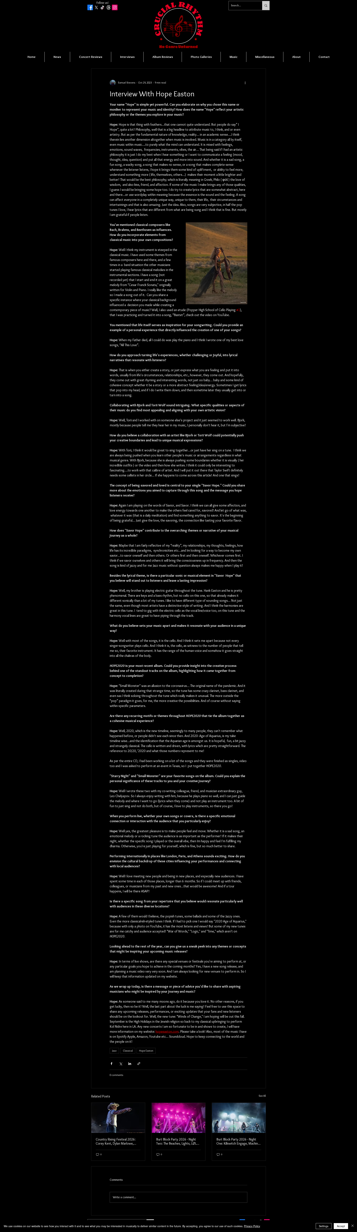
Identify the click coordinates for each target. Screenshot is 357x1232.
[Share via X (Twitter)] (120, 1063)
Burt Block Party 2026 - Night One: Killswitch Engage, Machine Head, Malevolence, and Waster (238, 1141)
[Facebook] (90, 7)
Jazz (114, 1050)
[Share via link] (139, 1063)
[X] (96, 7)
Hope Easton (146, 1050)
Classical (128, 1050)
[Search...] (265, 5)
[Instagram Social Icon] (115, 7)
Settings (323, 1226)
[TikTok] (102, 7)
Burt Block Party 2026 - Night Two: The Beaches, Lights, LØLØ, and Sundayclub (178, 1141)
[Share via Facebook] (111, 1063)
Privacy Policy (252, 1226)
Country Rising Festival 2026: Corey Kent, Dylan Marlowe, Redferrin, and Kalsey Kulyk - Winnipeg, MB (116, 1141)
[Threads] (108, 7)
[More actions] (245, 83)
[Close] (352, 1226)
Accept (341, 1226)
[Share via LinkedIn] (129, 1063)
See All (262, 1095)
